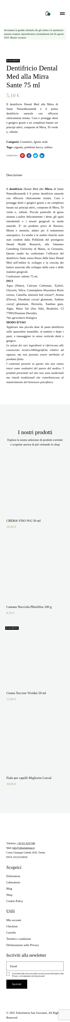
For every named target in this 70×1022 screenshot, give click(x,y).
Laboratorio (13, 882)
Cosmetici (26, 141)
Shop (9, 894)
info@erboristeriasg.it (23, 848)
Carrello (11, 932)
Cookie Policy (14, 901)
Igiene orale (41, 141)
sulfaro (48, 147)
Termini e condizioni (18, 938)
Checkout (12, 926)
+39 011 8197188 (26, 843)
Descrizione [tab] (14, 175)
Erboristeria (13, 876)
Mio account (13, 920)
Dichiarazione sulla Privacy (22, 945)
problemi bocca (33, 147)
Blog (9, 888)
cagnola (18, 147)
